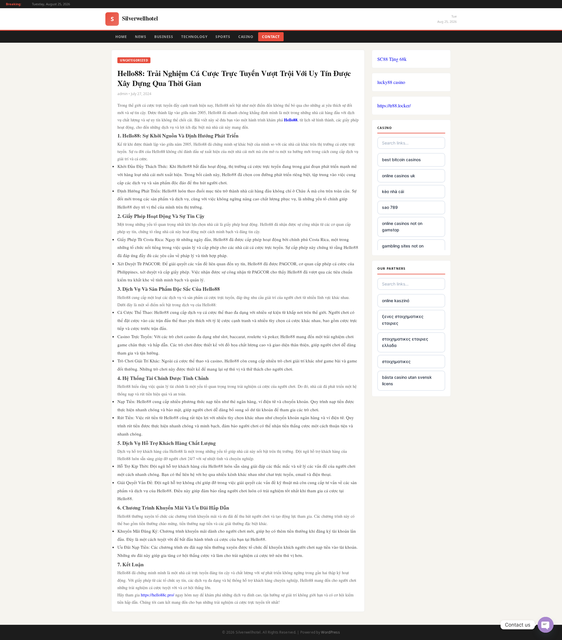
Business (163, 36)
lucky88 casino (391, 82)
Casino (245, 36)
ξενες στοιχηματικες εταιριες (403, 319)
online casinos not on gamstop (402, 226)
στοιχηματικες (396, 361)
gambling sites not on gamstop (403, 249)
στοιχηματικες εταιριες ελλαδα (405, 342)
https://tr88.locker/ (394, 105)
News (140, 36)
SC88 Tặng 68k (392, 59)
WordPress (330, 632)
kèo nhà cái (393, 191)
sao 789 (390, 207)
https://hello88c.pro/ (157, 595)
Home (121, 36)
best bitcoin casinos (401, 159)
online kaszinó (395, 300)
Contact (271, 36)
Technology (194, 36)
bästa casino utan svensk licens (407, 380)
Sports (222, 36)
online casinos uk (398, 175)
